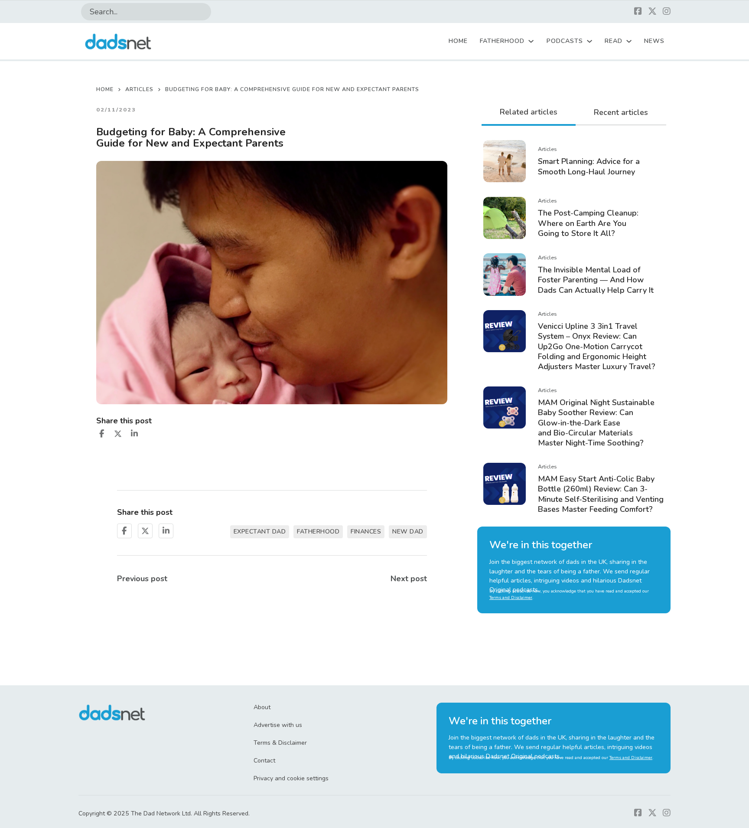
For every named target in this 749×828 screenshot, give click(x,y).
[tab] (529, 113)
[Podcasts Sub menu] (589, 41)
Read (613, 41)
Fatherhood (502, 41)
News (654, 41)
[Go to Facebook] (638, 12)
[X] (118, 434)
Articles (139, 89)
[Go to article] (504, 160)
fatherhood (318, 531)
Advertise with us (278, 725)
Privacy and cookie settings (291, 778)
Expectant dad (260, 531)
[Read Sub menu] (629, 41)
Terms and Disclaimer (510, 598)
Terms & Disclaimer (280, 743)
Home (458, 41)
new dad (407, 531)
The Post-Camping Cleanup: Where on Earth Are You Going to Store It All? (588, 223)
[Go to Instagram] (667, 12)
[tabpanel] (574, 326)
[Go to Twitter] (652, 12)
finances (366, 531)
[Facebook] (101, 434)
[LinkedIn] (134, 434)
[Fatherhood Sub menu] (531, 41)
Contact (264, 760)
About (262, 707)
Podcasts (565, 41)
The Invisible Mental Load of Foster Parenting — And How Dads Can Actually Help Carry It (596, 280)
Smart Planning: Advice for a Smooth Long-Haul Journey (589, 166)
